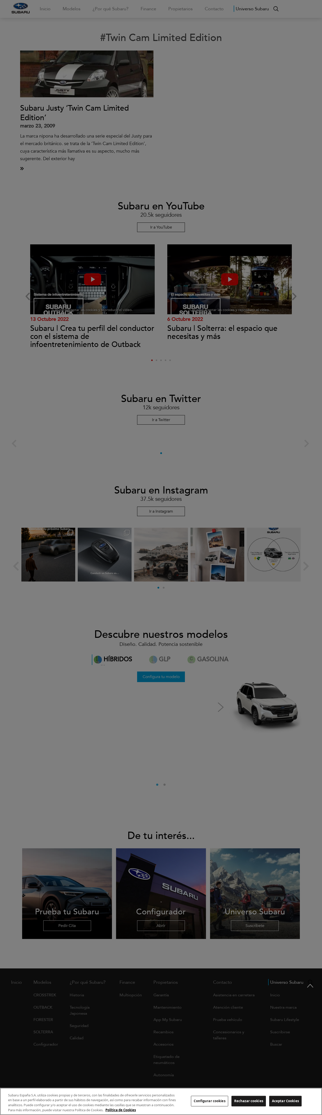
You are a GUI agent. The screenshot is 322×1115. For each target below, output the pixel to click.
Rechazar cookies (248, 1101)
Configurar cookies (209, 1101)
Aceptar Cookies (285, 1101)
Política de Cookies (120, 1109)
